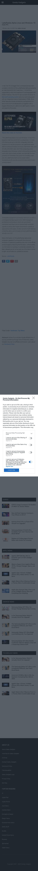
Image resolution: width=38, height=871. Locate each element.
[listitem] (19, 433)
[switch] (30, 438)
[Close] (34, 398)
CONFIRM (11, 470)
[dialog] (19, 435)
